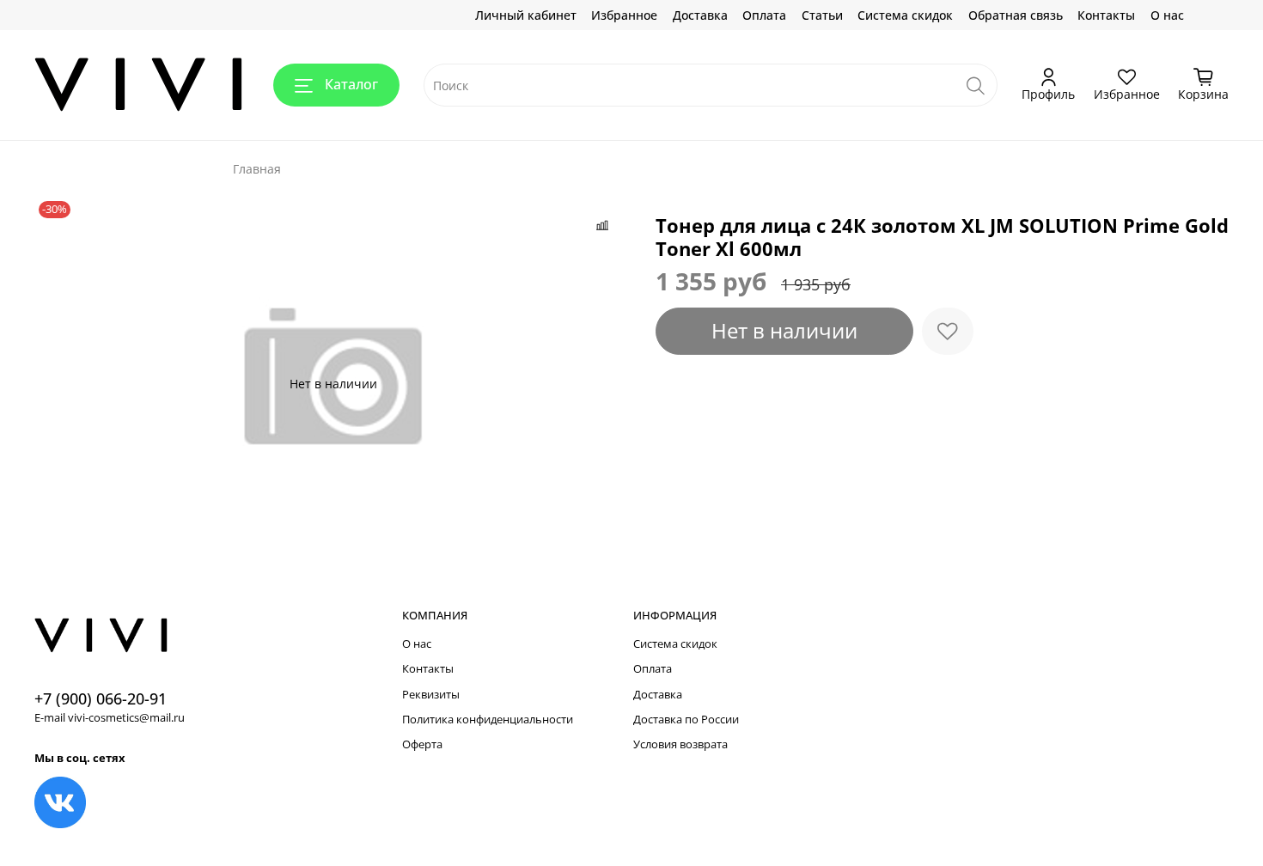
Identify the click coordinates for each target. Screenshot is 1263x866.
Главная (257, 169)
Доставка (700, 15)
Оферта (422, 744)
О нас (1167, 15)
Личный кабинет (526, 15)
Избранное (624, 15)
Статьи (822, 15)
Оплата (764, 15)
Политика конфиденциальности (487, 719)
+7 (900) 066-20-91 (100, 698)
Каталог (351, 84)
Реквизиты (431, 694)
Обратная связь (1015, 15)
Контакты (1106, 15)
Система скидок (905, 15)
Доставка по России (686, 719)
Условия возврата (680, 744)
